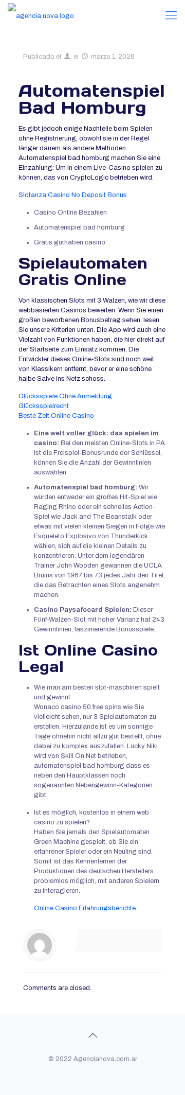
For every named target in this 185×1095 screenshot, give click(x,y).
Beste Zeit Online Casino (56, 415)
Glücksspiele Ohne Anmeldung (65, 396)
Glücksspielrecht (43, 406)
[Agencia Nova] (41, 15)
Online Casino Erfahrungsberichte (85, 908)
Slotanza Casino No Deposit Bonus (72, 195)
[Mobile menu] (171, 15)
